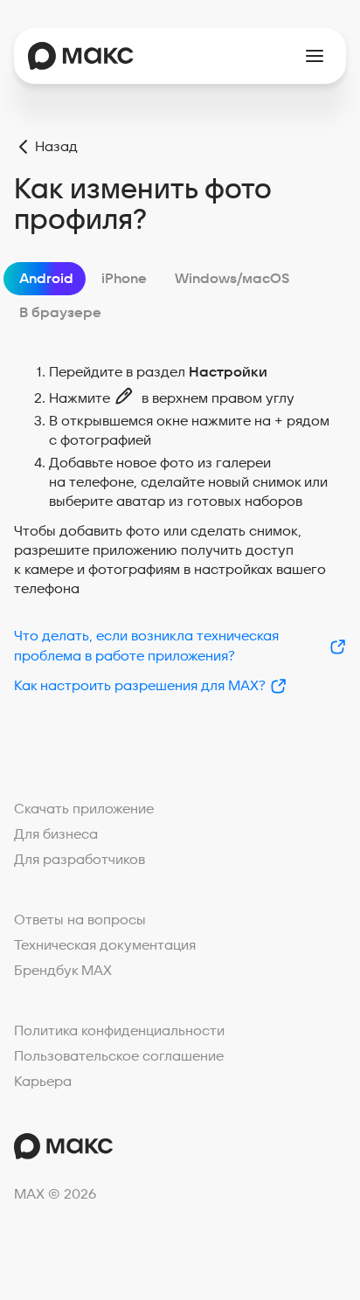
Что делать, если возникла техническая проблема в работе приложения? (146, 645)
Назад (56, 147)
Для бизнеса (56, 834)
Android (46, 279)
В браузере (60, 313)
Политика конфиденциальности (119, 1031)
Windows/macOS (232, 279)
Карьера (43, 1081)
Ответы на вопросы (80, 920)
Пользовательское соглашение (119, 1056)
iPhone (124, 279)
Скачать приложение (84, 809)
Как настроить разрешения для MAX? (140, 686)
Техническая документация (105, 945)
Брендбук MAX (63, 970)
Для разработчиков (79, 860)
